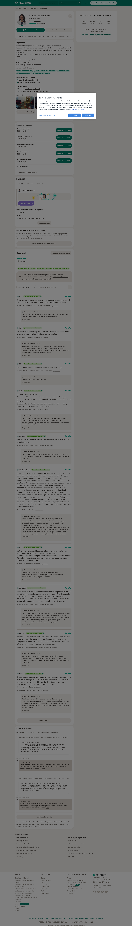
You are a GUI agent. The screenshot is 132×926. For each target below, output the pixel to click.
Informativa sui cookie (77, 109)
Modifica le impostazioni (47, 115)
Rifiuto (74, 115)
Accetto (88, 115)
